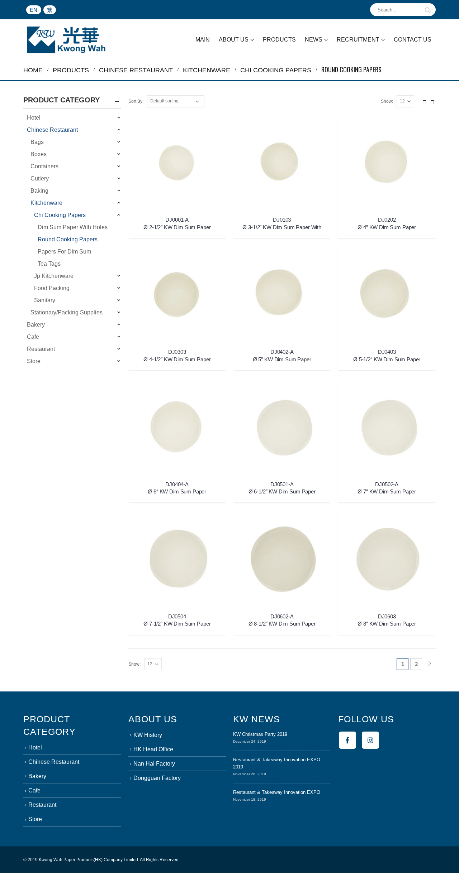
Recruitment (358, 40)
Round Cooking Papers (68, 239)
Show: (387, 101)
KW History (147, 735)
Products (279, 40)
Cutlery (39, 178)
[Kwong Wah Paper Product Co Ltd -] (66, 39)
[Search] (428, 10)
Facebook (347, 740)
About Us (234, 40)
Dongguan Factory (157, 778)
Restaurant (41, 349)
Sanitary (44, 300)
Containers (44, 166)
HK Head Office (153, 749)
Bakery (36, 325)
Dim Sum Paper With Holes (73, 227)
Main (202, 40)
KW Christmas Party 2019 (260, 734)
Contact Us (412, 40)
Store (34, 361)
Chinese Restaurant (52, 130)
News (313, 40)
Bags (37, 142)
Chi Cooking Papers (60, 215)
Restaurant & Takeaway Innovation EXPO (276, 792)
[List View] (432, 101)
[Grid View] (424, 101)
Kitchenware (46, 203)
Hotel (34, 118)
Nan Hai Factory (154, 764)
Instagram (370, 740)
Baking (39, 191)
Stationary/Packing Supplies (66, 312)
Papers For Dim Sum (64, 252)
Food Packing (52, 288)
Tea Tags (49, 264)
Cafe (33, 337)
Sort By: (135, 101)
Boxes (38, 154)
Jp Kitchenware (54, 276)
